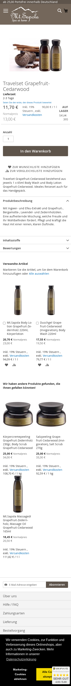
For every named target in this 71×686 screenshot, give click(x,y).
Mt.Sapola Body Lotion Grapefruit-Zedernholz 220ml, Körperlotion (19, 328)
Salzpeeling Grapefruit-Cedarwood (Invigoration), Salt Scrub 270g (50, 442)
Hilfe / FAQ (10, 604)
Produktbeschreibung (17, 201)
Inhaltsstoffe (11, 240)
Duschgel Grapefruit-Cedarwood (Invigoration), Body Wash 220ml (52, 328)
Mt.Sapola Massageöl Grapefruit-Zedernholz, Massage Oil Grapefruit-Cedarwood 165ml (18, 523)
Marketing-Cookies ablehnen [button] (20, 674)
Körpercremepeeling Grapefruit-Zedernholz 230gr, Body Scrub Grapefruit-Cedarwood (18, 442)
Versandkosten (32, 115)
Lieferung (10, 622)
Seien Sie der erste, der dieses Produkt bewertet (27, 102)
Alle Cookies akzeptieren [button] (50, 674)
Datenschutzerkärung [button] (21, 659)
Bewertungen (12, 248)
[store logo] (25, 14)
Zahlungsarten (14, 613)
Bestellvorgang (14, 630)
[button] (6, 364)
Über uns (10, 596)
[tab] (35, 200)
